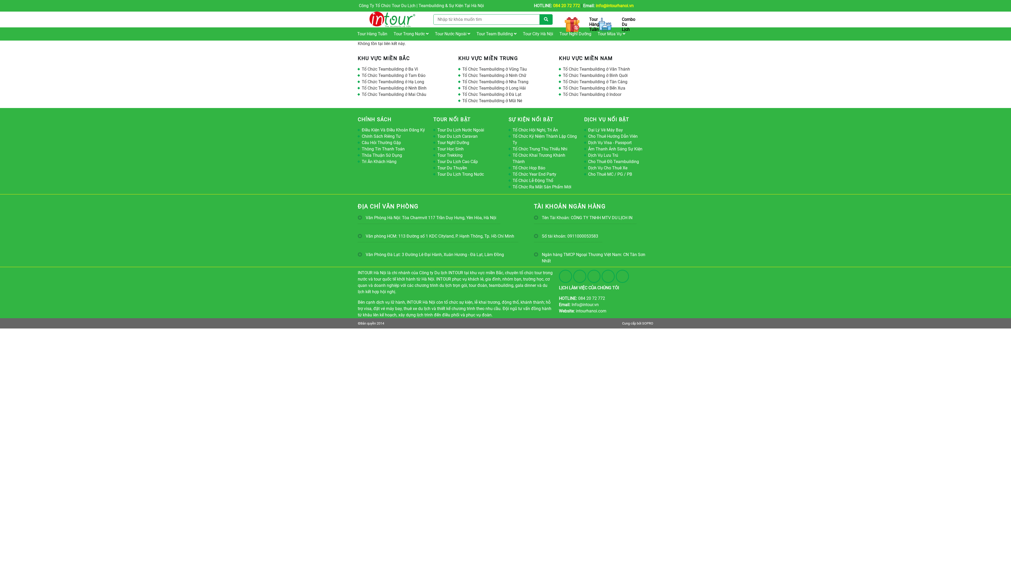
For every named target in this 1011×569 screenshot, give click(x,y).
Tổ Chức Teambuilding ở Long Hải (494, 88)
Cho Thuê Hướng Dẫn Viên (613, 136)
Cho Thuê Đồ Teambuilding (613, 161)
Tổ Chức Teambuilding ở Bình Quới (595, 75)
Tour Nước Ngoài (451, 33)
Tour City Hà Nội (538, 33)
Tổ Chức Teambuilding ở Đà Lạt (491, 94)
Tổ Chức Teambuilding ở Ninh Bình (394, 88)
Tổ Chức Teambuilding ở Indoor (592, 94)
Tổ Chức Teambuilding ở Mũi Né (492, 100)
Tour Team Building (495, 33)
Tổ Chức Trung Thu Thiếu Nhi (540, 148)
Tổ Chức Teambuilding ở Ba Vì (390, 69)
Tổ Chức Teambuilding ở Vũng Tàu (494, 69)
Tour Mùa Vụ (610, 33)
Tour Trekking (450, 155)
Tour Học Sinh (450, 148)
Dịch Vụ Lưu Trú (603, 155)
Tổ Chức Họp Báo (529, 167)
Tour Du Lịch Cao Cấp (457, 161)
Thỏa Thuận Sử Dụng (382, 155)
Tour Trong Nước (410, 33)
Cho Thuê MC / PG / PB (610, 174)
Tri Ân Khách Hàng (379, 161)
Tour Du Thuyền (452, 167)
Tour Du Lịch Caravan (457, 136)
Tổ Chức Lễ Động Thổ (533, 180)
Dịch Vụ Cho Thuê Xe (607, 167)
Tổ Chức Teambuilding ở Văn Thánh (596, 69)
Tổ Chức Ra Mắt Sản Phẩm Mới (542, 186)
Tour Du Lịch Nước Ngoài (460, 130)
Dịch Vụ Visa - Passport (610, 142)
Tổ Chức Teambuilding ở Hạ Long (393, 81)
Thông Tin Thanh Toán (383, 148)
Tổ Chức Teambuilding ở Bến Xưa (594, 88)
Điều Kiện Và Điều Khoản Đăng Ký (393, 130)
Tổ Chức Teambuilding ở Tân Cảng (595, 81)
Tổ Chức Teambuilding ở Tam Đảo (393, 75)
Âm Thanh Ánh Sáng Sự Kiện (615, 148)
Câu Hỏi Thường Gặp (381, 142)
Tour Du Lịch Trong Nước (460, 174)
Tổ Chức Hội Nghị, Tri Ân (535, 130)
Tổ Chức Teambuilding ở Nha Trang (495, 81)
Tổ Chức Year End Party (534, 174)
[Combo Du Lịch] (606, 24)
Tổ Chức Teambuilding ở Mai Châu (394, 94)
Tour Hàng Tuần (372, 33)
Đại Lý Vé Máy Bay (605, 130)
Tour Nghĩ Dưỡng (575, 33)
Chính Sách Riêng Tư (381, 136)
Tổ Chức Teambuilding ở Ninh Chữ (494, 75)
